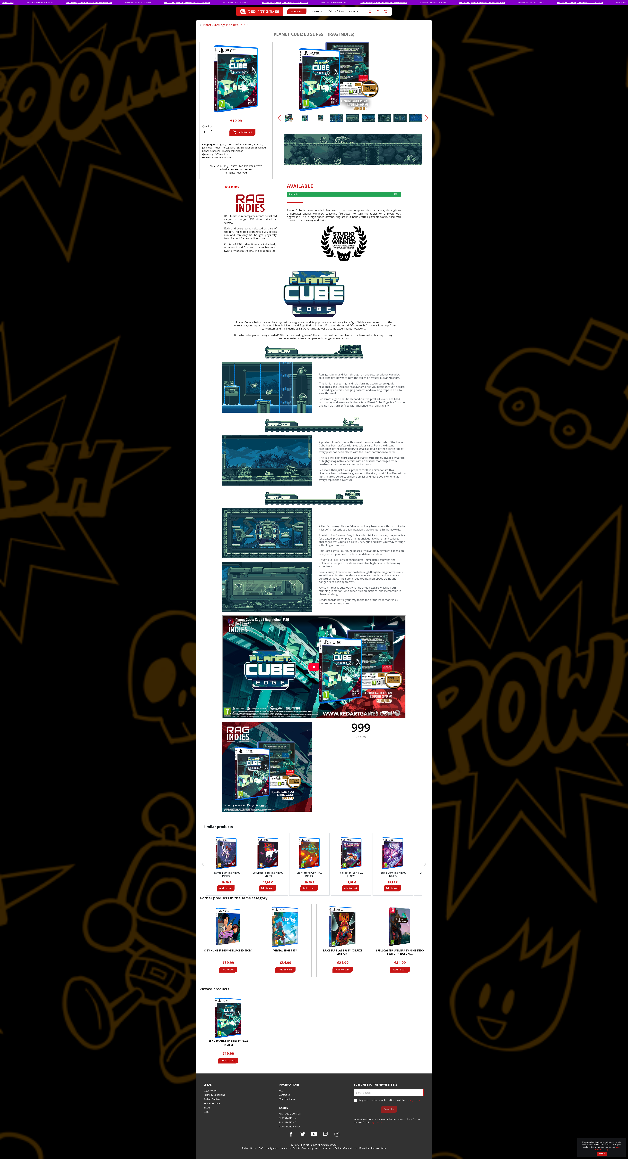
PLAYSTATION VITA (289, 1126)
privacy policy (413, 1100)
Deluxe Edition (336, 11)
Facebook (291, 1134)
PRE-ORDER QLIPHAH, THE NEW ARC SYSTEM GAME (96, 2)
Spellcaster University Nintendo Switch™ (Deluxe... (400, 952)
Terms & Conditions (214, 1094)
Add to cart (242, 132)
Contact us (284, 1094)
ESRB (206, 1111)
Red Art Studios (212, 1099)
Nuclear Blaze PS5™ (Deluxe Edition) (342, 952)
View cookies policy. (607, 1148)
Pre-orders (297, 11)
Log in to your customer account (378, 11)
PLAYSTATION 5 (287, 1122)
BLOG (207, 1107)
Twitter (302, 1134)
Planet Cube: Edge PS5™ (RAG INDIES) (228, 1043)
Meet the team (287, 1099)
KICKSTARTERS (212, 1103)
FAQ (281, 1090)
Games (317, 11)
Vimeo (325, 1134)
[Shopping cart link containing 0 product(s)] (386, 11)
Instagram (337, 1134)
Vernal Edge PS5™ (285, 950)
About (354, 11)
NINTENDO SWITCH (290, 1113)
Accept (601, 1154)
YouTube (314, 1134)
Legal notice (210, 1090)
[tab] (250, 186)
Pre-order (228, 969)
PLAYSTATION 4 (287, 1118)
